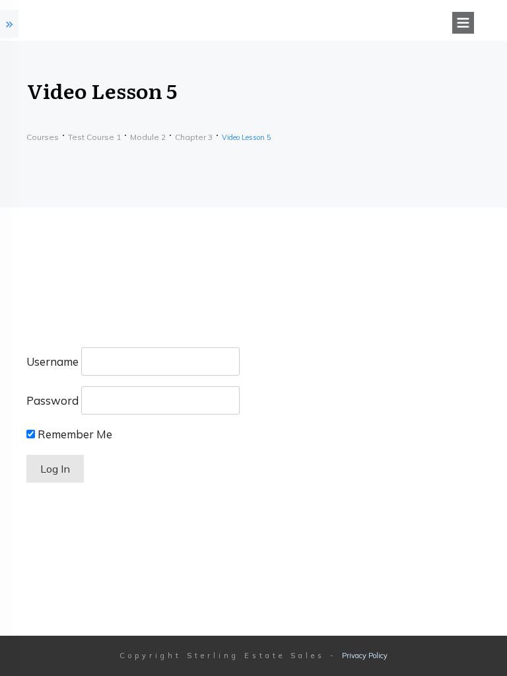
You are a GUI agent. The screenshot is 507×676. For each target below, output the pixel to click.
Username (52, 361)
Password (52, 400)
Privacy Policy (365, 655)
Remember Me (73, 434)
